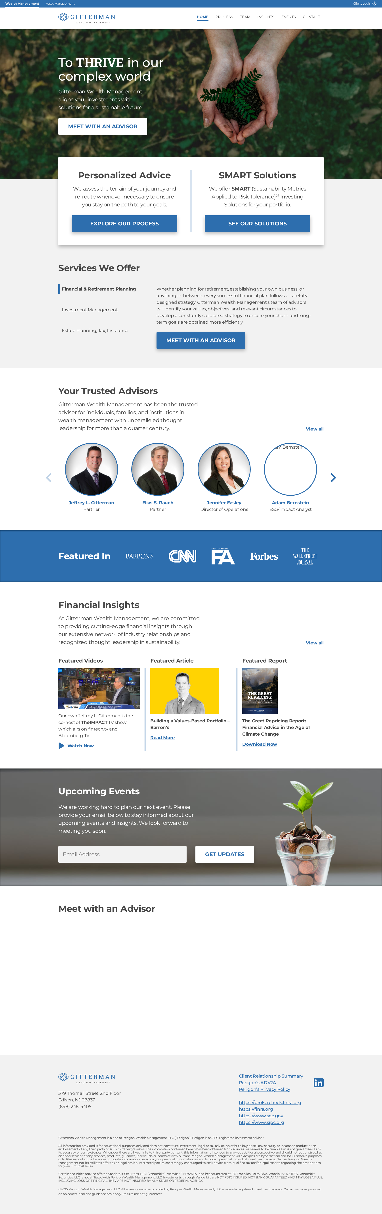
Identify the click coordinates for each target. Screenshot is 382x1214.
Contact (311, 17)
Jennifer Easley (224, 502)
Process (224, 17)
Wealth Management (22, 4)
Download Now (259, 744)
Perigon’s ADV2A (257, 1082)
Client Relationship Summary (271, 1076)
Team (245, 17)
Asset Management (60, 4)
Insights (265, 17)
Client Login (362, 4)
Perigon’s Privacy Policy (264, 1089)
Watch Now (80, 745)
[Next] (333, 477)
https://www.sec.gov (261, 1115)
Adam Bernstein (290, 502)
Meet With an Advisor (103, 126)
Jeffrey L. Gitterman (91, 502)
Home (202, 17)
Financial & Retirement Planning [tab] (99, 289)
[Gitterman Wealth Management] (86, 18)
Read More (162, 737)
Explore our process (124, 223)
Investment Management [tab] (90, 309)
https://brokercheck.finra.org (270, 1102)
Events (288, 17)
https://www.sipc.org (261, 1122)
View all (315, 429)
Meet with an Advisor (201, 340)
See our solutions (257, 223)
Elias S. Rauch (158, 502)
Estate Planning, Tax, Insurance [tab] (95, 330)
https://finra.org (256, 1109)
